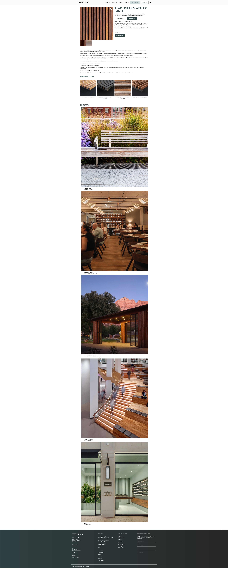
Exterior (113, 2)
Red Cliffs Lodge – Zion (90, 355)
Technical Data (119, 18)
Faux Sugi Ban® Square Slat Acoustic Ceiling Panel (105, 98)
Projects (120, 2)
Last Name (139, 547)
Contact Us (144, 2)
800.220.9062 (75, 545)
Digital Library (135, 2)
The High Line (87, 188)
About (126, 2)
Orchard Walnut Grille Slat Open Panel (140, 97)
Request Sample (132, 18)
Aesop (85, 523)
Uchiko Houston (88, 272)
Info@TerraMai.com (76, 544)
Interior (106, 2)
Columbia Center (88, 439)
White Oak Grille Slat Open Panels (88, 97)
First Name (139, 543)
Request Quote (119, 35)
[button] (111, 9)
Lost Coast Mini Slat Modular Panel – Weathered (122, 98)
